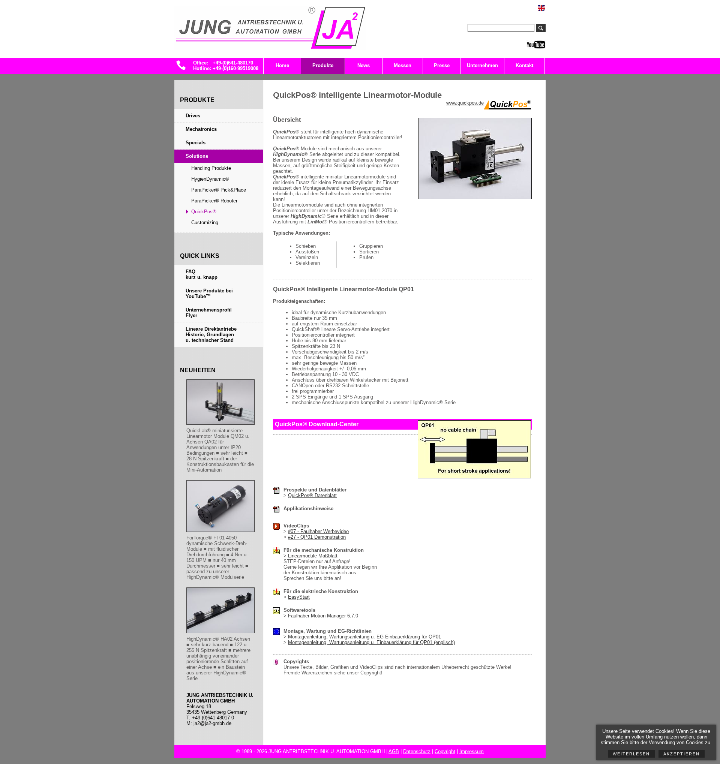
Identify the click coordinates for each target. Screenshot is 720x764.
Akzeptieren (681, 754)
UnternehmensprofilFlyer (209, 312)
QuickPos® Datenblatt (312, 495)
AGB (393, 751)
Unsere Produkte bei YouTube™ (209, 293)
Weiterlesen (631, 754)
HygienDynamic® (210, 179)
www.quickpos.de (465, 103)
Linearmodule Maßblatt (313, 556)
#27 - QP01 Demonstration (317, 537)
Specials (196, 142)
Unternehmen (482, 65)
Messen (402, 65)
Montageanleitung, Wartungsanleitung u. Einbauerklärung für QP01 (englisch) (371, 642)
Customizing (204, 222)
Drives (193, 115)
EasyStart (299, 597)
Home (282, 65)
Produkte (322, 65)
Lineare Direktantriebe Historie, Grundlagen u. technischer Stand (211, 334)
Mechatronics (201, 129)
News (363, 65)
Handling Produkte (211, 168)
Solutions (197, 156)
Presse (442, 65)
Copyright (445, 751)
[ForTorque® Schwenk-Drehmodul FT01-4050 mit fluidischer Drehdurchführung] (220, 532)
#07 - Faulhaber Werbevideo (318, 531)
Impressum (471, 751)
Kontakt (524, 65)
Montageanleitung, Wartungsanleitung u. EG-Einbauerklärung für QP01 (364, 637)
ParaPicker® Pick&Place (218, 190)
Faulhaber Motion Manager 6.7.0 (323, 616)
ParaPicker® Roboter (214, 201)
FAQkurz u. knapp (202, 274)
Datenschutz (416, 751)
